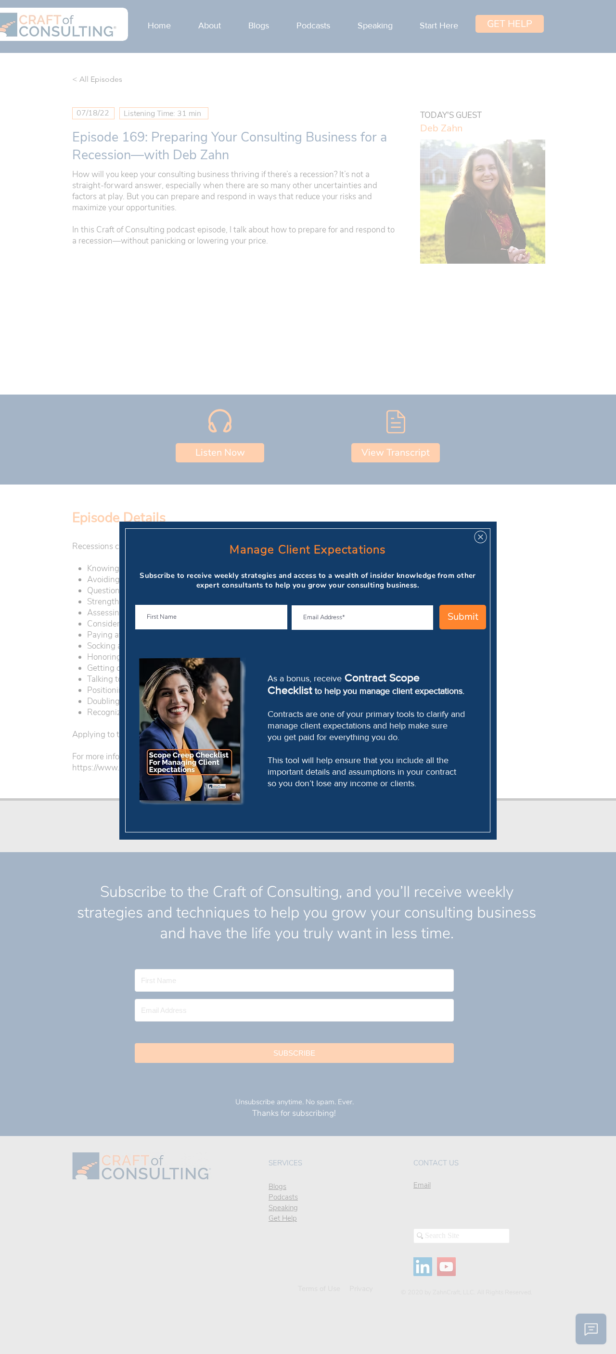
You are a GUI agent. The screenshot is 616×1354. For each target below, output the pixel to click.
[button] (480, 537)
